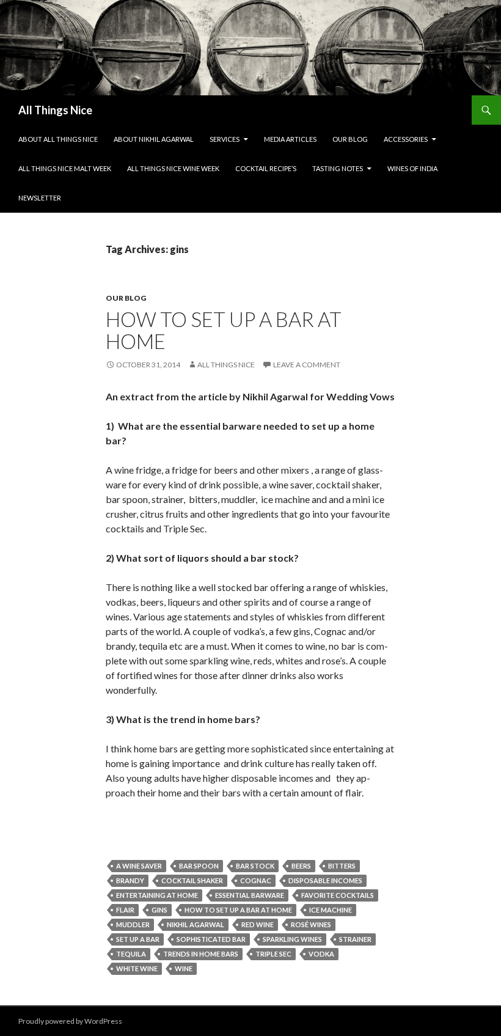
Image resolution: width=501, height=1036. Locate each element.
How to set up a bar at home (224, 330)
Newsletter (39, 198)
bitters (342, 866)
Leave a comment (306, 364)
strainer (355, 939)
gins (159, 910)
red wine (257, 924)
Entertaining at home (157, 895)
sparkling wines (292, 939)
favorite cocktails (337, 895)
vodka (321, 954)
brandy (130, 880)
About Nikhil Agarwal (154, 139)
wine (183, 968)
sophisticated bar (211, 939)
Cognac (255, 880)
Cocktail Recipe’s (265, 168)
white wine (137, 968)
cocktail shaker (192, 880)
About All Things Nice (58, 139)
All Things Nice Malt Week (64, 168)
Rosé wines (311, 924)
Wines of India (412, 168)
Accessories (406, 139)
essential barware (249, 895)
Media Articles (290, 139)
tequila (131, 954)
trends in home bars (200, 954)
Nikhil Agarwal (195, 924)
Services (225, 139)
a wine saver (139, 866)
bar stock (255, 866)
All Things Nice (55, 110)
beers (301, 866)
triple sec (273, 954)
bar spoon (199, 866)
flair (125, 910)
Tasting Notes (337, 168)
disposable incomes (325, 880)
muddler (133, 924)
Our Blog (350, 139)
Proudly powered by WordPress (70, 1021)
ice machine (330, 910)
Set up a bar (137, 939)
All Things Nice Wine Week (173, 168)
